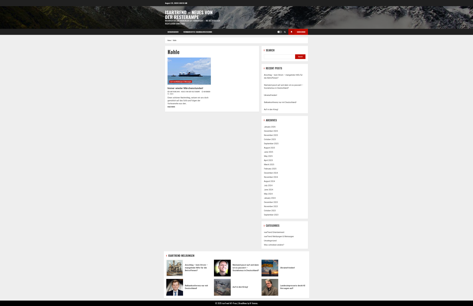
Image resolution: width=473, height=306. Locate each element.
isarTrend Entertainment (274, 232)
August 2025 (269, 148)
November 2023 (271, 206)
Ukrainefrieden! (270, 95)
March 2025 (269, 164)
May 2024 (268, 194)
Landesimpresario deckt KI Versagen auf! (270, 287)
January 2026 (270, 127)
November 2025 (271, 135)
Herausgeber (173, 32)
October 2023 (270, 210)
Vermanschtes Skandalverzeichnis (197, 32)
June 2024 (268, 189)
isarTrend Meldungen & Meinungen (180, 82)
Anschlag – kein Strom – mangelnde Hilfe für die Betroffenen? (174, 268)
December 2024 (271, 173)
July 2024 (268, 185)
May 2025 (268, 156)
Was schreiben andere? (274, 245)
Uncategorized (270, 240)
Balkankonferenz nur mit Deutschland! (280, 102)
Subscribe (301, 32)
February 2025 (270, 169)
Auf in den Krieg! (271, 109)
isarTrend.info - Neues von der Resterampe (184, 92)
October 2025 (270, 139)
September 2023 (271, 215)
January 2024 (270, 198)
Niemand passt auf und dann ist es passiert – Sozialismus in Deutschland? (222, 268)
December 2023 (271, 202)
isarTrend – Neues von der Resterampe (189, 14)
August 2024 (269, 181)
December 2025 (271, 131)
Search (270, 50)
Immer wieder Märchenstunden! (189, 71)
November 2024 (271, 177)
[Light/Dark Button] (279, 32)
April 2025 (268, 160)
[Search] (285, 32)
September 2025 (271, 143)
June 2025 (268, 152)
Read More (171, 107)
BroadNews (243, 303)
